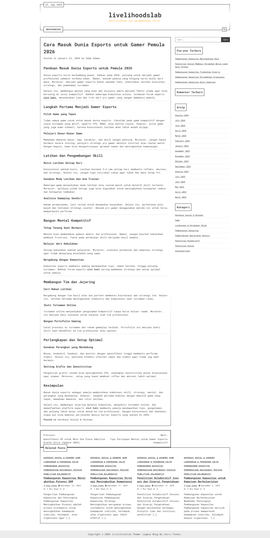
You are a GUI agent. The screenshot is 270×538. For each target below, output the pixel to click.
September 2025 (183, 166)
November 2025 (182, 156)
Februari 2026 (182, 141)
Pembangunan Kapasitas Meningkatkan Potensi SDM (64, 479)
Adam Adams (93, 58)
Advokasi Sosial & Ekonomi (75, 419)
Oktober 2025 (182, 161)
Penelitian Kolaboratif (187, 240)
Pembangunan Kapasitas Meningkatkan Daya (197, 58)
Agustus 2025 (182, 171)
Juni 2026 (180, 125)
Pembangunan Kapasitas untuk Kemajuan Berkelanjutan (205, 479)
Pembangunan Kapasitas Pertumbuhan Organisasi (200, 77)
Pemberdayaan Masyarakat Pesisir (192, 235)
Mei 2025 (179, 187)
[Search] (224, 29)
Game (177, 220)
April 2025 (180, 192)
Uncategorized (53, 29)
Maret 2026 (180, 135)
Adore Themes (172, 534)
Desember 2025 (182, 151)
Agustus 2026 (182, 115)
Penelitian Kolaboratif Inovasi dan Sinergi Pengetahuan (158, 479)
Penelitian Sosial (184, 245)
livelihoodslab (135, 15)
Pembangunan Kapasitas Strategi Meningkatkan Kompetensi (111, 479)
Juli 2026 (180, 120)
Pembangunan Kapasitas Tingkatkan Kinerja (197, 72)
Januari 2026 (182, 146)
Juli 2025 (180, 176)
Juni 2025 (180, 181)
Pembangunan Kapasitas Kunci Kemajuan (195, 82)
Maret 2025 (180, 197)
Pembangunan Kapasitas (187, 230)
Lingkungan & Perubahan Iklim (191, 225)
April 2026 (180, 130)
